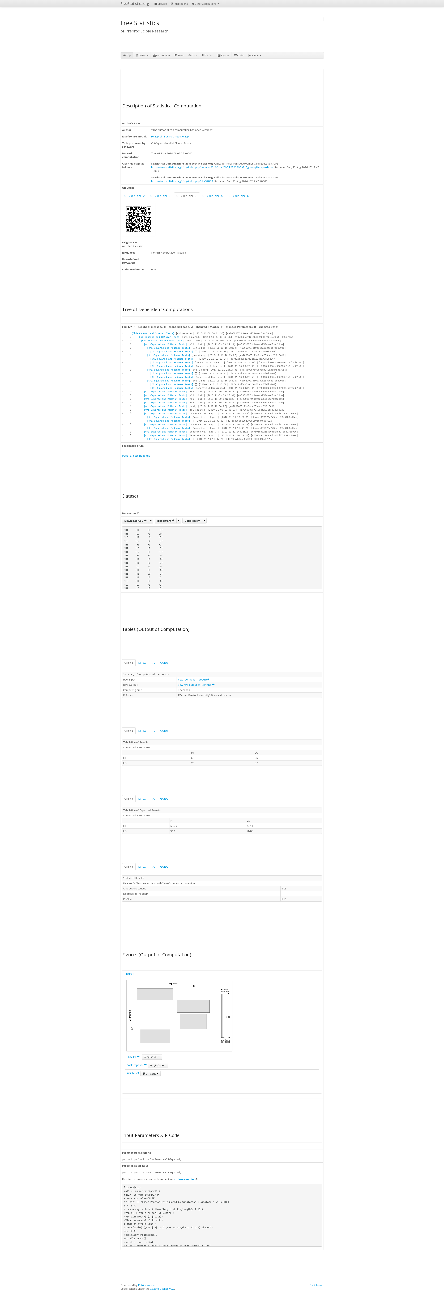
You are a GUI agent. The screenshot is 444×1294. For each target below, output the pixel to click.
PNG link (131, 1056)
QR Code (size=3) (161, 196)
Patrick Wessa (146, 1285)
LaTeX (142, 662)
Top (128, 55)
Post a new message (136, 456)
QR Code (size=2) (135, 196)
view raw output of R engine (195, 684)
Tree (180, 55)
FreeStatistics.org (135, 3)
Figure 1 (130, 973)
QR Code (152, 1057)
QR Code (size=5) (213, 196)
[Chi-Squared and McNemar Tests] (152, 333)
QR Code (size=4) (187, 196)
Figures (225, 55)
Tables (209, 55)
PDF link (131, 1073)
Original (128, 662)
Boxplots (191, 520)
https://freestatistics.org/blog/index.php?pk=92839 (182, 181)
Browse (162, 3)
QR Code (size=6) (239, 196)
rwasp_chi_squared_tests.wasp (170, 136)
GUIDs (164, 662)
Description (163, 55)
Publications (181, 3)
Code (240, 55)
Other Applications (205, 3)
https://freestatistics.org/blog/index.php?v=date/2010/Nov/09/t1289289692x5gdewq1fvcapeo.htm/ (212, 167)
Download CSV (134, 520)
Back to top (316, 1285)
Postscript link (135, 1065)
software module (184, 1179)
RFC (153, 662)
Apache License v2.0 (162, 1288)
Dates (143, 55)
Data (194, 55)
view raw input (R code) (192, 679)
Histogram (164, 520)
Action (255, 55)
